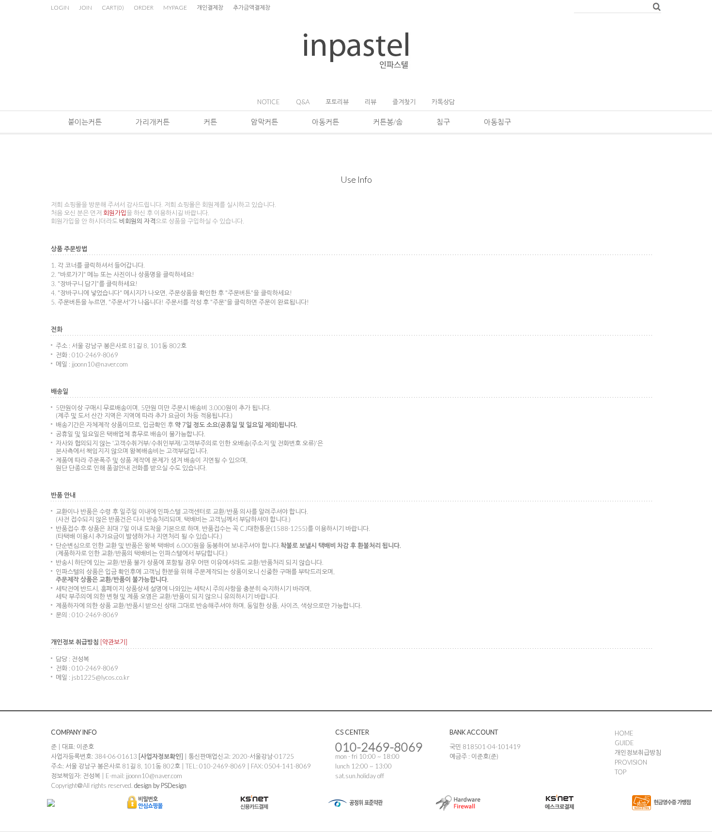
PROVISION (631, 762)
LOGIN (60, 7)
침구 (443, 121)
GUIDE (624, 743)
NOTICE (268, 102)
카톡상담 (443, 102)
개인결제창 (210, 7)
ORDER (144, 7)
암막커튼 (264, 121)
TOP (620, 772)
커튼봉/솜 (387, 121)
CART (113, 7)
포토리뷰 (337, 102)
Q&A (303, 102)
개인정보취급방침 (638, 752)
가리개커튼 (153, 121)
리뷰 (370, 102)
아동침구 (497, 121)
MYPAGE (175, 7)
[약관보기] (113, 642)
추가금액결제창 (251, 7)
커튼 (210, 121)
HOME (624, 733)
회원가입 (114, 213)
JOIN (85, 7)
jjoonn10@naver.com (154, 776)
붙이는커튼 (85, 121)
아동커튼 (325, 121)
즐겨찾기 (404, 102)
